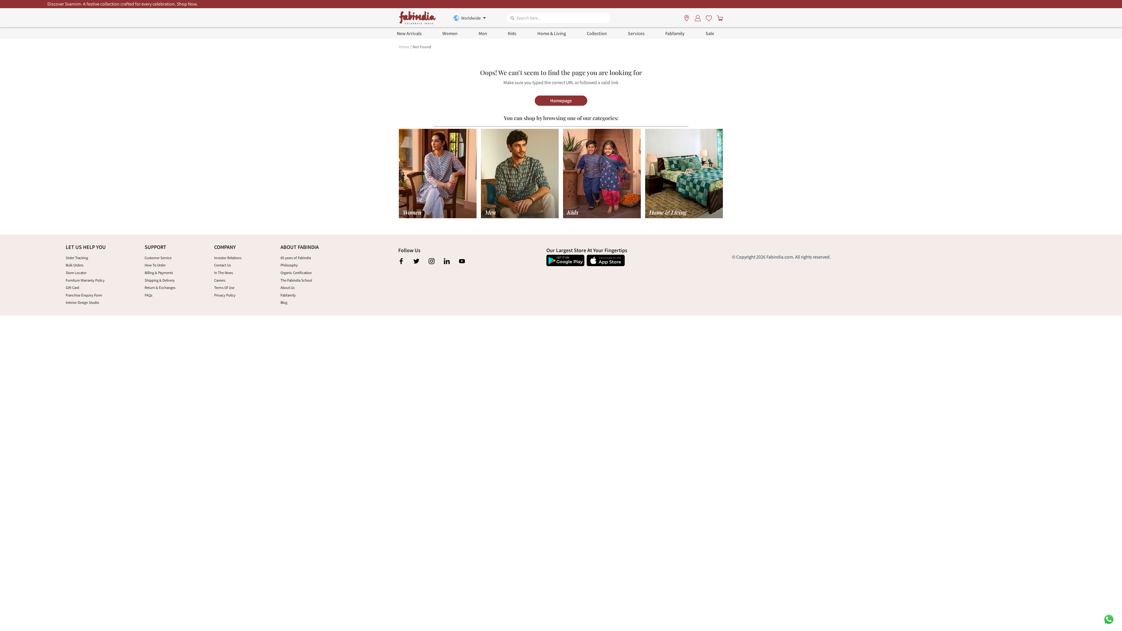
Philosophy (289, 265)
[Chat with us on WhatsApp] (1109, 619)
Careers (219, 280)
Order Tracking (77, 257)
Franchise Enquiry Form (84, 295)
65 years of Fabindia (295, 257)
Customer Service (158, 257)
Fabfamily (288, 295)
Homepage (561, 101)
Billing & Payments (159, 272)
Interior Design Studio (82, 302)
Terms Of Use (224, 287)
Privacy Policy (225, 295)
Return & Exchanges (160, 287)
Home (404, 46)
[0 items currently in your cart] (718, 18)
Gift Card (72, 287)
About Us (287, 287)
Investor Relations (227, 257)
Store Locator (76, 272)
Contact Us (222, 265)
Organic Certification (296, 272)
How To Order (155, 265)
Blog (283, 302)
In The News (223, 272)
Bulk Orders (74, 265)
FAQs (148, 295)
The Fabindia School (296, 280)
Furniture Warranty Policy (85, 280)
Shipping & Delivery (160, 280)
